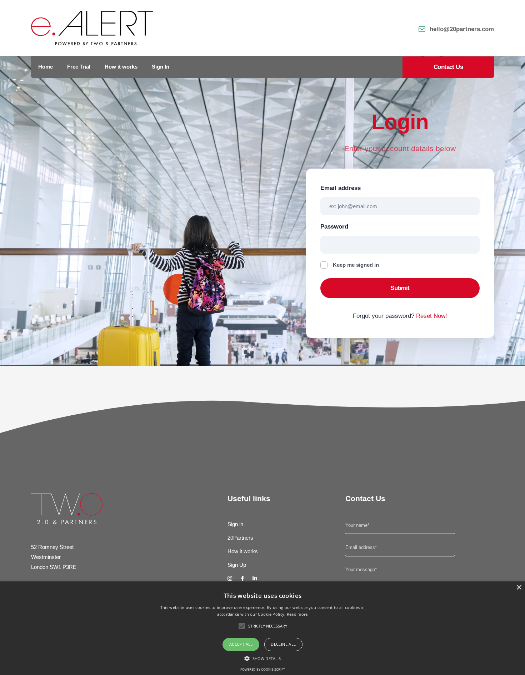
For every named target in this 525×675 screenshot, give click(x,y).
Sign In (160, 67)
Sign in (235, 524)
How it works (121, 67)
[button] (262, 658)
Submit (400, 288)
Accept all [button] (241, 644)
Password (334, 226)
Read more (297, 614)
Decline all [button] (283, 644)
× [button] (518, 587)
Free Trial (78, 67)
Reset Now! (431, 315)
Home (45, 67)
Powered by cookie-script (262, 669)
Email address (340, 188)
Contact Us (448, 67)
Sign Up (237, 565)
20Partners (240, 538)
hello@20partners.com (462, 29)
